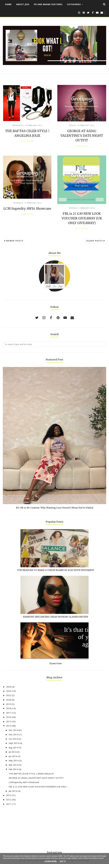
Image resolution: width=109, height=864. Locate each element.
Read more (27, 141)
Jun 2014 (13, 756)
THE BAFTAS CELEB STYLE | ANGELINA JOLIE (31, 773)
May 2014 (13, 760)
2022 (8, 695)
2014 (8, 725)
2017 (8, 712)
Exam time (56, 663)
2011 (8, 804)
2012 (8, 799)
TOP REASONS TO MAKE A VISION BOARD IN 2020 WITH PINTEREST (55, 570)
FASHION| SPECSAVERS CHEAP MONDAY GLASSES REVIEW (55, 616)
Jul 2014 (12, 751)
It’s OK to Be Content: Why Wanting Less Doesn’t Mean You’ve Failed (54, 507)
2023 (8, 691)
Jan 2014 (13, 791)
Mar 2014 (13, 764)
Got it (63, 861)
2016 (8, 717)
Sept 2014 (14, 743)
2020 (8, 699)
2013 (8, 795)
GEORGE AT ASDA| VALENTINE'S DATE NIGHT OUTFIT (81, 135)
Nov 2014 (13, 734)
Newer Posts (14, 240)
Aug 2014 (13, 747)
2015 (8, 721)
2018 (8, 708)
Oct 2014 (13, 738)
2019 (8, 704)
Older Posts (94, 240)
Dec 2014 (13, 730)
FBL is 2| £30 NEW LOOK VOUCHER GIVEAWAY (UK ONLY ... (38, 786)
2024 (8, 686)
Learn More (50, 861)
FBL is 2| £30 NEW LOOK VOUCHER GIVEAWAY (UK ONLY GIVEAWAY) (82, 218)
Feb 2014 (13, 769)
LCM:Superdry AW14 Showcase (27, 209)
